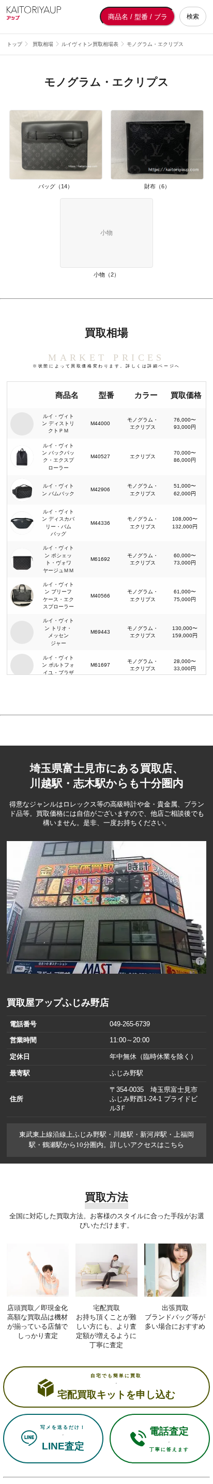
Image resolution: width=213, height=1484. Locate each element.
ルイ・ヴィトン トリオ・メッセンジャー (58, 632)
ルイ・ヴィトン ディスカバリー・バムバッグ (58, 523)
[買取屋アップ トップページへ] (48, 16)
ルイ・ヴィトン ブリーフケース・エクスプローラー (58, 595)
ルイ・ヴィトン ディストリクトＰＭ (58, 423)
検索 (193, 16)
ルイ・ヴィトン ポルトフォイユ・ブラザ (58, 665)
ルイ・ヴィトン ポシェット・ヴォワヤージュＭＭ (58, 559)
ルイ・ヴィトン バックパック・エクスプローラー (58, 457)
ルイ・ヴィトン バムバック (58, 489)
